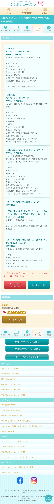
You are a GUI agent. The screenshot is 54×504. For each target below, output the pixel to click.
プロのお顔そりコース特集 (10, 374)
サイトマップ (27, 492)
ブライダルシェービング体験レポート (14, 441)
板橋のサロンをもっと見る (27, 342)
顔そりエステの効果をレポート (11, 415)
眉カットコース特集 (8, 379)
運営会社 (26, 491)
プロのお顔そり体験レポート (11, 405)
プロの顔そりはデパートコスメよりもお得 (15, 421)
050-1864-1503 (16, 312)
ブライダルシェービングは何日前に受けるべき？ (18, 457)
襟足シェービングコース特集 (11, 384)
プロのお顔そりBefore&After (11, 410)
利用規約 (34, 491)
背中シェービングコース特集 (11, 390)
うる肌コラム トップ (8, 431)
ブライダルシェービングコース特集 (13, 395)
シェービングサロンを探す (10, 368)
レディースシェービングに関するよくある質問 (17, 467)
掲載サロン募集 (44, 491)
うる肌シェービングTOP (9, 472)
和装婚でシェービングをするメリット (14, 447)
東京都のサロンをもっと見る (27, 349)
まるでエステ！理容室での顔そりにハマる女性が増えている (21, 426)
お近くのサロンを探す (28, 357)
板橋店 (5, 305)
